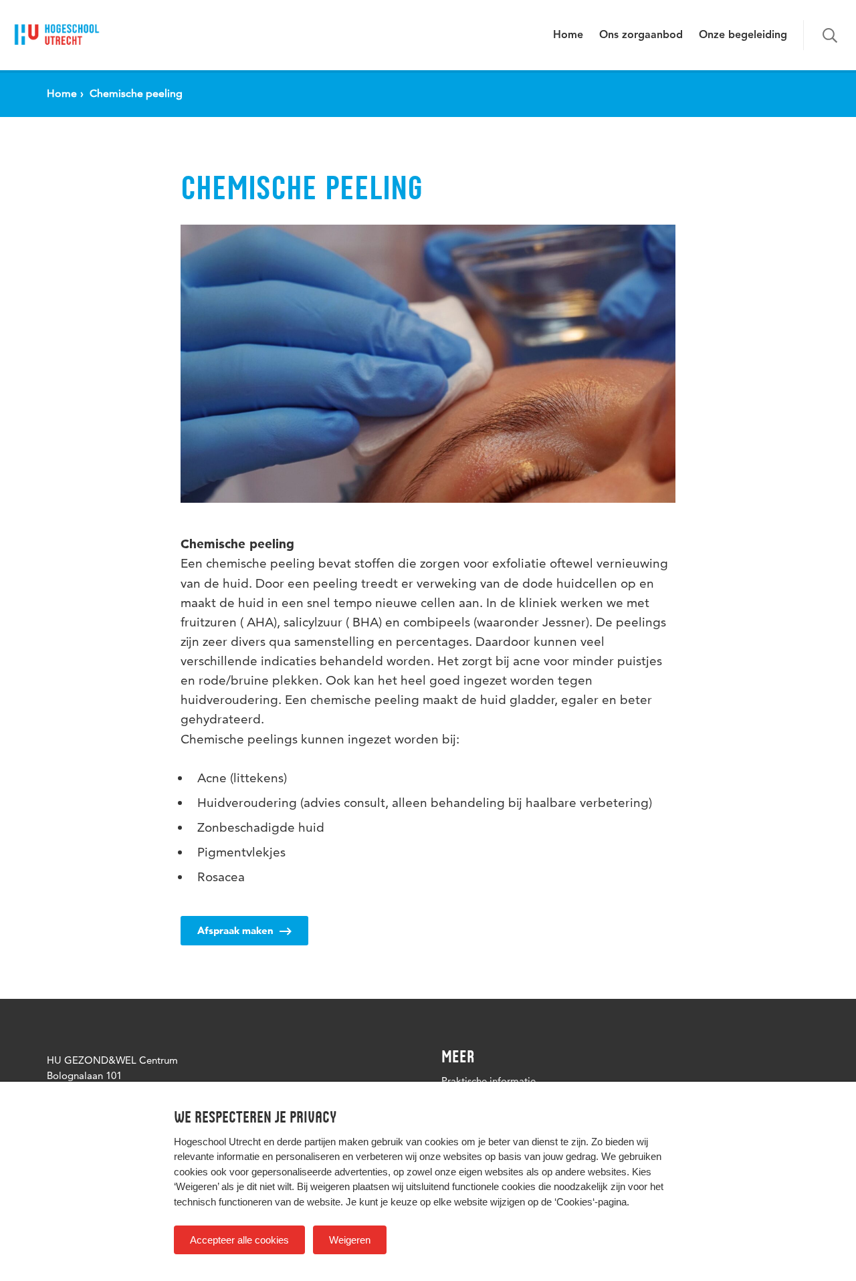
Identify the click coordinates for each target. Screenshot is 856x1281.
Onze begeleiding (743, 35)
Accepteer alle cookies (239, 1240)
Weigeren (349, 1240)
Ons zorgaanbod (641, 35)
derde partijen (306, 1141)
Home (568, 35)
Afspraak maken (236, 930)
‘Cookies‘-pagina (590, 1201)
